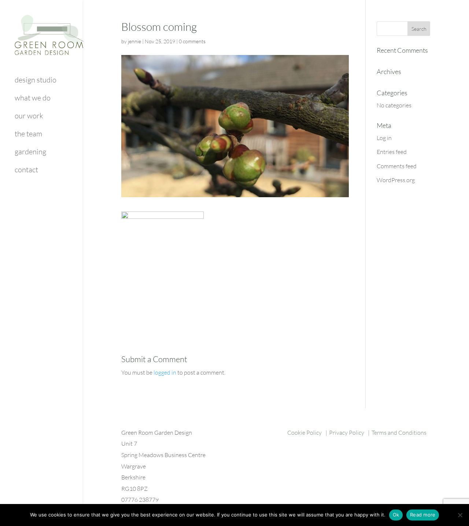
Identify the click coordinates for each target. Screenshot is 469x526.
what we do (33, 98)
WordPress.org (396, 180)
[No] (460, 515)
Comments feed (397, 166)
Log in (384, 137)
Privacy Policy (346, 432)
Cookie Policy (304, 432)
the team (28, 134)
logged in (165, 372)
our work (29, 116)
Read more (422, 515)
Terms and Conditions (399, 432)
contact (26, 170)
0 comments (192, 41)
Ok (396, 515)
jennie (134, 41)
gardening (30, 152)
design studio (35, 80)
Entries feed (392, 151)
